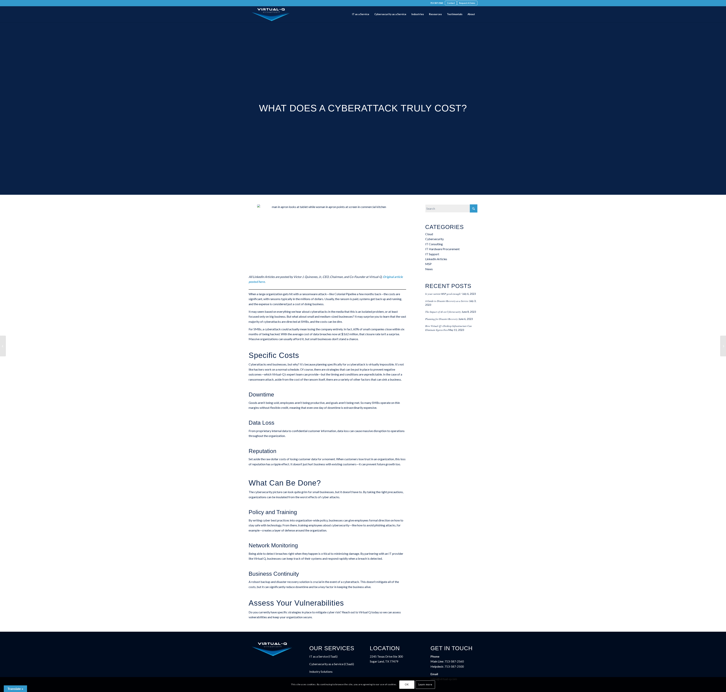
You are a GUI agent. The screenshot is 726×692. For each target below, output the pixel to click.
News (429, 269)
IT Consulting (434, 244)
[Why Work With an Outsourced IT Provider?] (723, 346)
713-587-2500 (454, 666)
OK (407, 684)
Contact (451, 3)
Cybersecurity (434, 239)
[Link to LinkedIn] (261, 3)
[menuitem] (436, 3)
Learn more (425, 684)
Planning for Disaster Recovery (441, 319)
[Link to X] (255, 3)
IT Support (432, 254)
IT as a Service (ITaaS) (323, 656)
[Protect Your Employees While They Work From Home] (3, 346)
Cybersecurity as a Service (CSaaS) (331, 664)
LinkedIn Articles (436, 259)
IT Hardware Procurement (442, 249)
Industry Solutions (321, 671)
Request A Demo (467, 3)
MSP (428, 264)
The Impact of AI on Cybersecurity (443, 311)
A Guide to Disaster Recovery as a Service (446, 301)
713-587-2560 (436, 3)
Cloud (429, 234)
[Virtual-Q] (271, 14)
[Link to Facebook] (250, 3)
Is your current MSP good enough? (443, 294)
